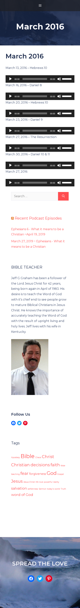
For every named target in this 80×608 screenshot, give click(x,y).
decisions (40, 464)
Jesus (17, 481)
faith (55, 464)
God (52, 473)
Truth (63, 489)
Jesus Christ (29, 482)
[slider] (67, 78)
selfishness (33, 489)
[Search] (63, 196)
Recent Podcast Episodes (38, 218)
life (37, 482)
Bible (28, 456)
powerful (48, 482)
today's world (53, 489)
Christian (20, 464)
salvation (19, 488)
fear (24, 473)
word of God (22, 494)
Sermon (42, 489)
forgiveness (37, 474)
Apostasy (15, 457)
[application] (40, 79)
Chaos (38, 457)
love (41, 482)
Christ (48, 456)
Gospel (60, 474)
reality (56, 482)
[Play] (10, 79)
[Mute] (59, 79)
